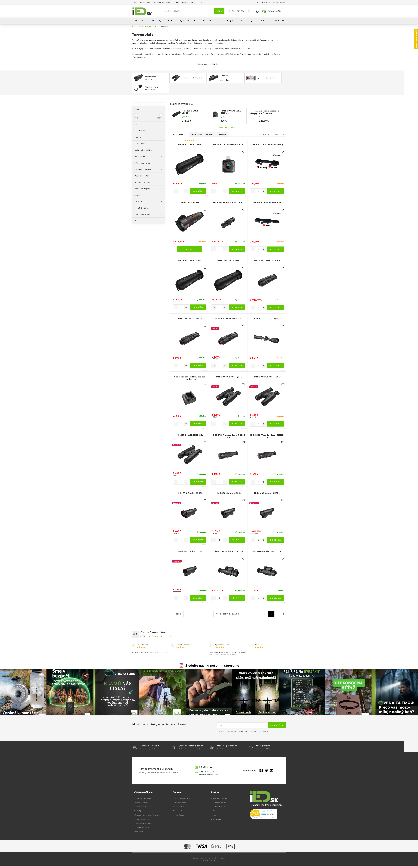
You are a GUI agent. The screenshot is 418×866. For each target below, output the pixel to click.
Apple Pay (216, 815)
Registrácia (280, 2)
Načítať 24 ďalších (230, 614)
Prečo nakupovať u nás (142, 807)
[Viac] (279, 21)
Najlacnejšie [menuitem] (196, 134)
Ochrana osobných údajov (183, 2)
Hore (178, 614)
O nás (134, 2)
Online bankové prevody (221, 811)
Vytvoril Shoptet (210, 860)
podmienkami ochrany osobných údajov (253, 731)
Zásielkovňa (178, 811)
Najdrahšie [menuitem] (211, 134)
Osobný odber (179, 815)
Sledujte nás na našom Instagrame (212, 665)
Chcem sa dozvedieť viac (208, 64)
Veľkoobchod (145, 2)
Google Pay (217, 819)
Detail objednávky (140, 811)
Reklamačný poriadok (141, 819)
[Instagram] (266, 770)
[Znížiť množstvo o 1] (176, 191)
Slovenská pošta (180, 802)
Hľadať (219, 11)
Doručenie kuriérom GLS (182, 798)
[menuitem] (140, 21)
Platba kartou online (220, 798)
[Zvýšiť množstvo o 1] (186, 191)
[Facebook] (261, 770)
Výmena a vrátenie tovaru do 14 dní (146, 815)
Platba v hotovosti (219, 807)
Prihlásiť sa (277, 725)
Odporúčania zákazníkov (143, 798)
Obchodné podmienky (162, 2)
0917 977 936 (238, 11)
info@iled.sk (205, 767)
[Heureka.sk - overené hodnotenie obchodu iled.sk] (263, 814)
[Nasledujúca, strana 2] (277, 614)
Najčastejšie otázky (141, 802)
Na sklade (149, 130)
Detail (189, 249)
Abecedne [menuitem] (223, 134)
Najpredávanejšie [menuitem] (179, 134)
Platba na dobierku (220, 802)
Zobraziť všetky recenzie (162, 636)
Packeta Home (179, 807)
